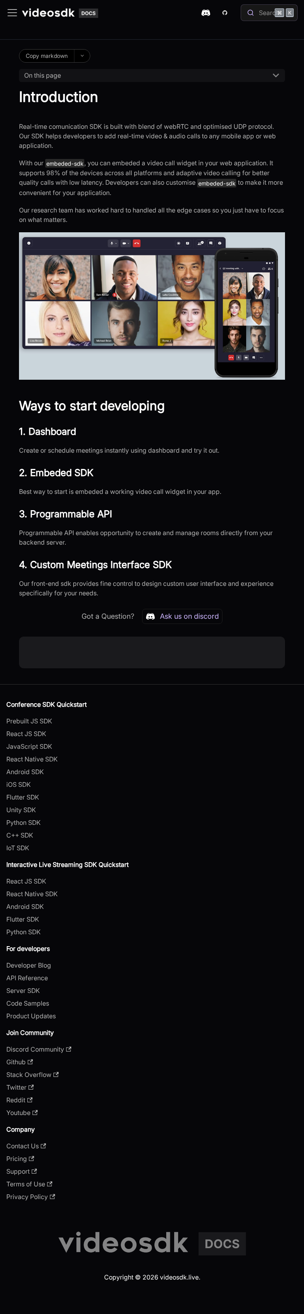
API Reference (27, 978)
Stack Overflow (28, 1075)
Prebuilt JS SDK (29, 721)
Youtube (18, 1113)
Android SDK (25, 772)
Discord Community (35, 1049)
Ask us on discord (189, 616)
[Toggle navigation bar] (12, 13)
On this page (42, 75)
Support (18, 1171)
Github (16, 1062)
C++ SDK (19, 835)
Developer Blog (28, 965)
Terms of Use (25, 1184)
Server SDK (23, 991)
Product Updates (31, 1016)
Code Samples (27, 1003)
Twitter (16, 1087)
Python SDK (23, 822)
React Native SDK (32, 759)
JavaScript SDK (29, 746)
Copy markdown (47, 55)
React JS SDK (26, 734)
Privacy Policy (27, 1197)
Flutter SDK (22, 797)
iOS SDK (18, 784)
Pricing (16, 1159)
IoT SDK (17, 848)
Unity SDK (21, 810)
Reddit (15, 1100)
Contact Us (22, 1146)
